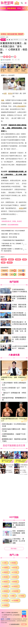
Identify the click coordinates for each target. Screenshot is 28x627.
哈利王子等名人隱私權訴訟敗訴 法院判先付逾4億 (10, 70)
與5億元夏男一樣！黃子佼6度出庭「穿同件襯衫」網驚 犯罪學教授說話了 (3, 70)
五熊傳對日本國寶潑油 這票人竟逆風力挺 (19, 339)
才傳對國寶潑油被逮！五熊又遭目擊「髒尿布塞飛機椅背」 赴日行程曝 (24, 466)
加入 (20, 270)
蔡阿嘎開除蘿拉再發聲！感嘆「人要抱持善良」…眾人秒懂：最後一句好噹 (13, 174)
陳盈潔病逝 (11, 8)
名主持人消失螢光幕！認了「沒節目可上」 (14, 389)
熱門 (24, 8)
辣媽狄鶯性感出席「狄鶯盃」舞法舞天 (12, 221)
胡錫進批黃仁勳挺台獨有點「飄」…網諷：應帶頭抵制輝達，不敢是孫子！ (13, 128)
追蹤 (3, 274)
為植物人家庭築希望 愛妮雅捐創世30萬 (18, 525)
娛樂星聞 (2, 37)
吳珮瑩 (22, 106)
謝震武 (21, 208)
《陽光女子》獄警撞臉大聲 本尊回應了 (14, 394)
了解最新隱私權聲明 (14, 624)
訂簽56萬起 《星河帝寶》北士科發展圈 (18, 541)
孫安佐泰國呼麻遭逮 (13, 224)
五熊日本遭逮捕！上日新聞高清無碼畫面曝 (19, 315)
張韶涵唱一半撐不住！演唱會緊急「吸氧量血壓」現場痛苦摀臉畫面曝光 (21, 461)
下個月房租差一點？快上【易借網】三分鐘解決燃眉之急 (12, 244)
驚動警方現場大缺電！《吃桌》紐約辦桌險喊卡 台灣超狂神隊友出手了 (7, 461)
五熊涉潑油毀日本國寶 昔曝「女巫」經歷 (19, 331)
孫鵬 (2, 100)
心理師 (18, 106)
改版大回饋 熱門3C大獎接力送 (10, 234)
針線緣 (3, 8)
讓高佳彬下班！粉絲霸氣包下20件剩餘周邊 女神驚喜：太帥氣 (10, 471)
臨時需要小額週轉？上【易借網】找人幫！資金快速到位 (12, 250)
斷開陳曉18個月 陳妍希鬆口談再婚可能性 (14, 440)
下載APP (4, 270)
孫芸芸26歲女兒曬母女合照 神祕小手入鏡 (14, 430)
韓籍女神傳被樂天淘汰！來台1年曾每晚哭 (13, 230)
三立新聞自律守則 (7, 614)
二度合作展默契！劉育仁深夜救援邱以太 (14, 384)
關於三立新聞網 (6, 612)
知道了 (24, 624)
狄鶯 (5, 93)
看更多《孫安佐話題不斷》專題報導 (12, 34)
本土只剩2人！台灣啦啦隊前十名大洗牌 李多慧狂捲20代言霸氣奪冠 (24, 471)
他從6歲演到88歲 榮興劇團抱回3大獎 (14, 399)
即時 (19, 8)
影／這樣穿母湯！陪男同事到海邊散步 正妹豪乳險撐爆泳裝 (24, 70)
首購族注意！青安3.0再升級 (9, 237)
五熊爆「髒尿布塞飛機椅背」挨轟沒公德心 (19, 307)
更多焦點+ (14, 548)
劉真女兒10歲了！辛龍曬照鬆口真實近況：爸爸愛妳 (10, 466)
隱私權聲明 (14, 612)
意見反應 (4, 617)
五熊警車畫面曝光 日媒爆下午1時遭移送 (13, 435)
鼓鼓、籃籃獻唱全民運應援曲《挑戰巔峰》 (18, 533)
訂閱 (12, 270)
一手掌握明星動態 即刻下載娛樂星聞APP (12, 240)
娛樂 (7, 37)
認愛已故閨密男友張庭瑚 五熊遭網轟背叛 (19, 298)
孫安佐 (10, 93)
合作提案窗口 (16, 614)
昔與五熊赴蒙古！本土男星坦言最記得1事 (14, 425)
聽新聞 (2, 39)
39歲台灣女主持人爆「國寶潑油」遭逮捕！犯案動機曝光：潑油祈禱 (17, 70)
